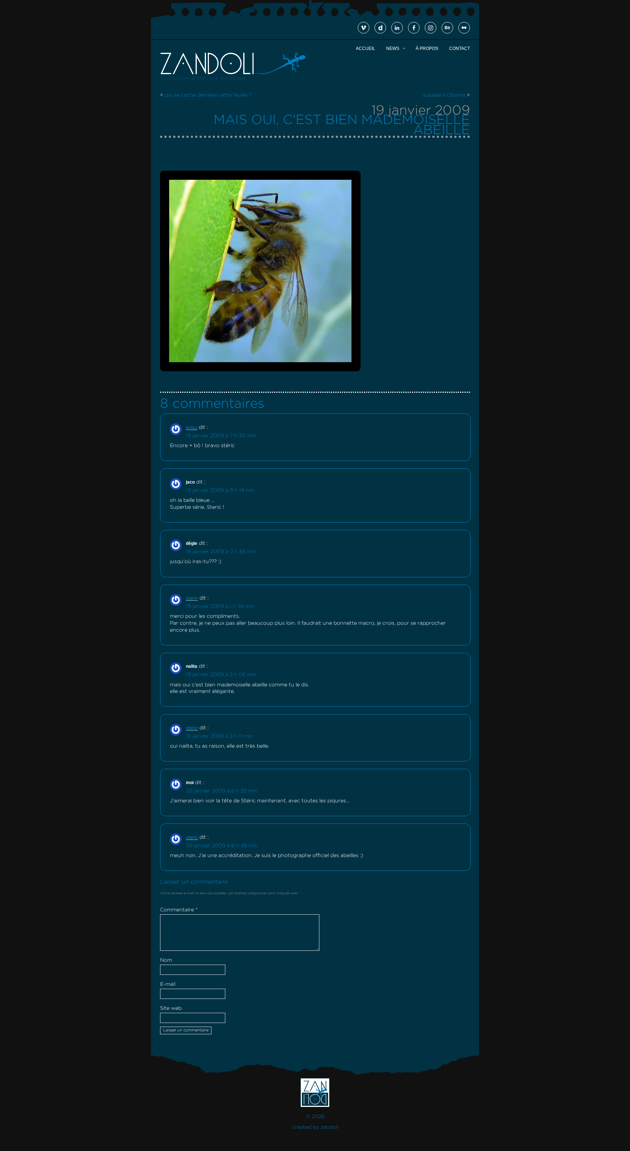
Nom (166, 960)
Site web (171, 1008)
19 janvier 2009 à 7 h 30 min (221, 436)
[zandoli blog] (233, 79)
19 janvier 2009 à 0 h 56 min (221, 552)
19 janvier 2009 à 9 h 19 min (220, 490)
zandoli (329, 1127)
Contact (459, 48)
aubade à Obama (444, 95)
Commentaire (179, 910)
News (392, 48)
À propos (427, 48)
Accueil (365, 48)
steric (192, 598)
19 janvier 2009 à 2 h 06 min (221, 675)
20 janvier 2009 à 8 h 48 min (222, 846)
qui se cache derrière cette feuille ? (208, 95)
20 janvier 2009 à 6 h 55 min (221, 791)
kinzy (191, 428)
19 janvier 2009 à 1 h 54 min (220, 606)
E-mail (167, 984)
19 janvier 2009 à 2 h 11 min (219, 736)
